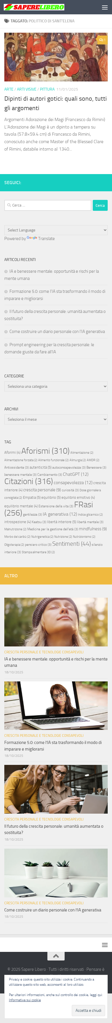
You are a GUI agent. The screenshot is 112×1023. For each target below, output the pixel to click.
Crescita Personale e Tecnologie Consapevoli (44, 652)
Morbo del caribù (17, 537)
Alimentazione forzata (20, 460)
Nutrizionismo (84, 537)
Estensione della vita (55, 506)
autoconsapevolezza (69, 467)
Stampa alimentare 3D (38, 552)
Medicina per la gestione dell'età (52, 529)
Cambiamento (49, 475)
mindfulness (93, 528)
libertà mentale (90, 522)
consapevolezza (73, 482)
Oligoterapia (14, 545)
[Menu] (105, 7)
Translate (46, 238)
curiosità (70, 490)
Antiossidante (16, 467)
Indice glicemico (90, 515)
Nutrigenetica (42, 537)
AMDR (93, 460)
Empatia (31, 497)
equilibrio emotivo (78, 497)
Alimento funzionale (53, 460)
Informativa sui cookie (25, 1000)
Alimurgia (77, 460)
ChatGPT (75, 474)
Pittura (47, 89)
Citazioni (28, 481)
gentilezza (32, 515)
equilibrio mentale (21, 506)
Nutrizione (63, 537)
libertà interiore (61, 522)
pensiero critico (38, 545)
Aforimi (12, 452)
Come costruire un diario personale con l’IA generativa (57, 331)
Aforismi (45, 451)
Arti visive (26, 89)
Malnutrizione (15, 529)
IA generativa (60, 514)
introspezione (17, 522)
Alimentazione (81, 453)
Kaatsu (39, 522)
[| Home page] (44, 7)
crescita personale (42, 489)
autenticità (40, 467)
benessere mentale (20, 475)
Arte (8, 89)
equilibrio (51, 497)
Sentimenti (71, 543)
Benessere (96, 467)
